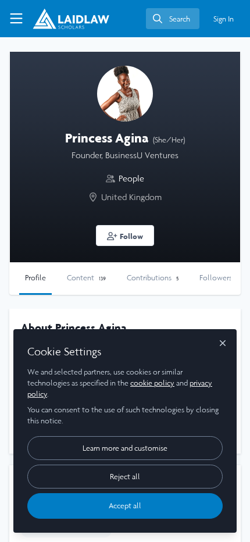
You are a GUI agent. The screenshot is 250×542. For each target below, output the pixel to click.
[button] (125, 235)
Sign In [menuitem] (223, 19)
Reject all (125, 477)
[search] (172, 18)
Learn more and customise (125, 448)
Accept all (125, 506)
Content (86, 278)
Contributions (152, 278)
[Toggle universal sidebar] (16, 18)
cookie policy (152, 383)
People (131, 178)
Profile (35, 278)
